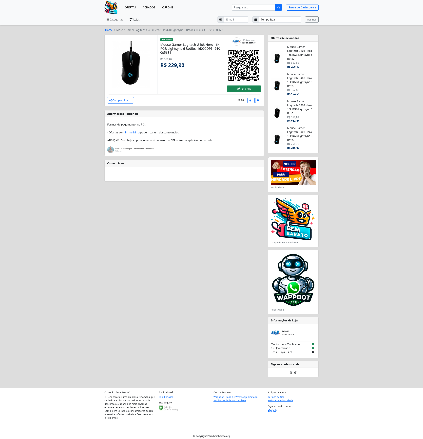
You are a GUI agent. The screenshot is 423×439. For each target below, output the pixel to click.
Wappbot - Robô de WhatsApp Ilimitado (235, 396)
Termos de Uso (276, 396)
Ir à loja (246, 88)
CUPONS (167, 7)
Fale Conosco (166, 396)
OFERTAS (130, 7)
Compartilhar (121, 100)
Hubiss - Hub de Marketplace (229, 400)
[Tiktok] (295, 372)
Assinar (311, 19)
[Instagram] (291, 372)
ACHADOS (149, 7)
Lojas (136, 19)
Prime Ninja (132, 132)
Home (109, 30)
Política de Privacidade (280, 400)
